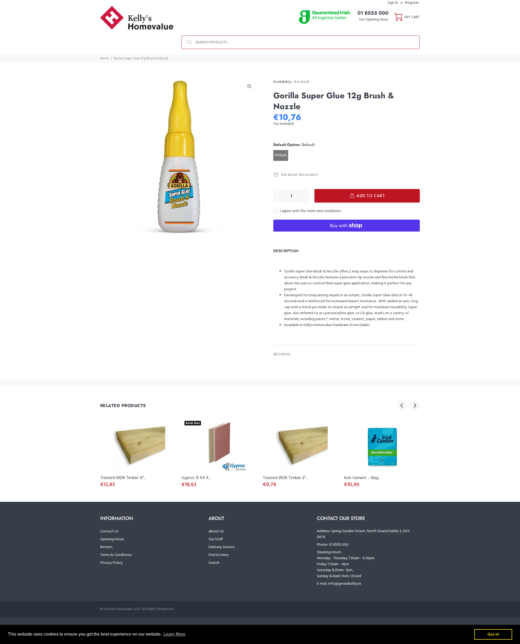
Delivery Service (222, 547)
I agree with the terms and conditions (310, 211)
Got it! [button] (493, 634)
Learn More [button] (175, 634)
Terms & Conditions (116, 555)
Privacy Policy (111, 563)
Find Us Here (219, 555)
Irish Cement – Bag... (362, 478)
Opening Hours (112, 539)
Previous (402, 405)
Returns (106, 547)
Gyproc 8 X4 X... (196, 478)
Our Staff (216, 539)
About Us (216, 531)
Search (214, 563)
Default (281, 155)
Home (104, 58)
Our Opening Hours (373, 19)
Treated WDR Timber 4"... (123, 478)
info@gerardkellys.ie (344, 584)
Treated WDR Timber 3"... (285, 478)
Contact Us (109, 531)
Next (415, 405)
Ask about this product (299, 175)
